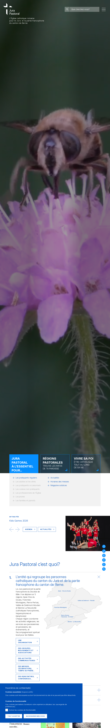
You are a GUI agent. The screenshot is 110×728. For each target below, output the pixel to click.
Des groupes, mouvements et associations (26, 650)
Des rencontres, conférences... (26, 677)
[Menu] (104, 9)
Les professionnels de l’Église (28, 493)
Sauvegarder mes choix (35, 716)
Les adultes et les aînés (26, 481)
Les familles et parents (25, 500)
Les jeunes (20, 497)
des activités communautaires (26, 659)
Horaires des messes (59, 481)
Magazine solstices (58, 485)
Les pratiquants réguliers (26, 478)
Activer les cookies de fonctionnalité (22, 710)
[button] (11, 529)
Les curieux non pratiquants (28, 489)
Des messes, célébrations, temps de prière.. (26, 668)
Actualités (54, 478)
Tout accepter (14, 716)
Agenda (28, 529)
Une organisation (25, 641)
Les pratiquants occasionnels (28, 485)
